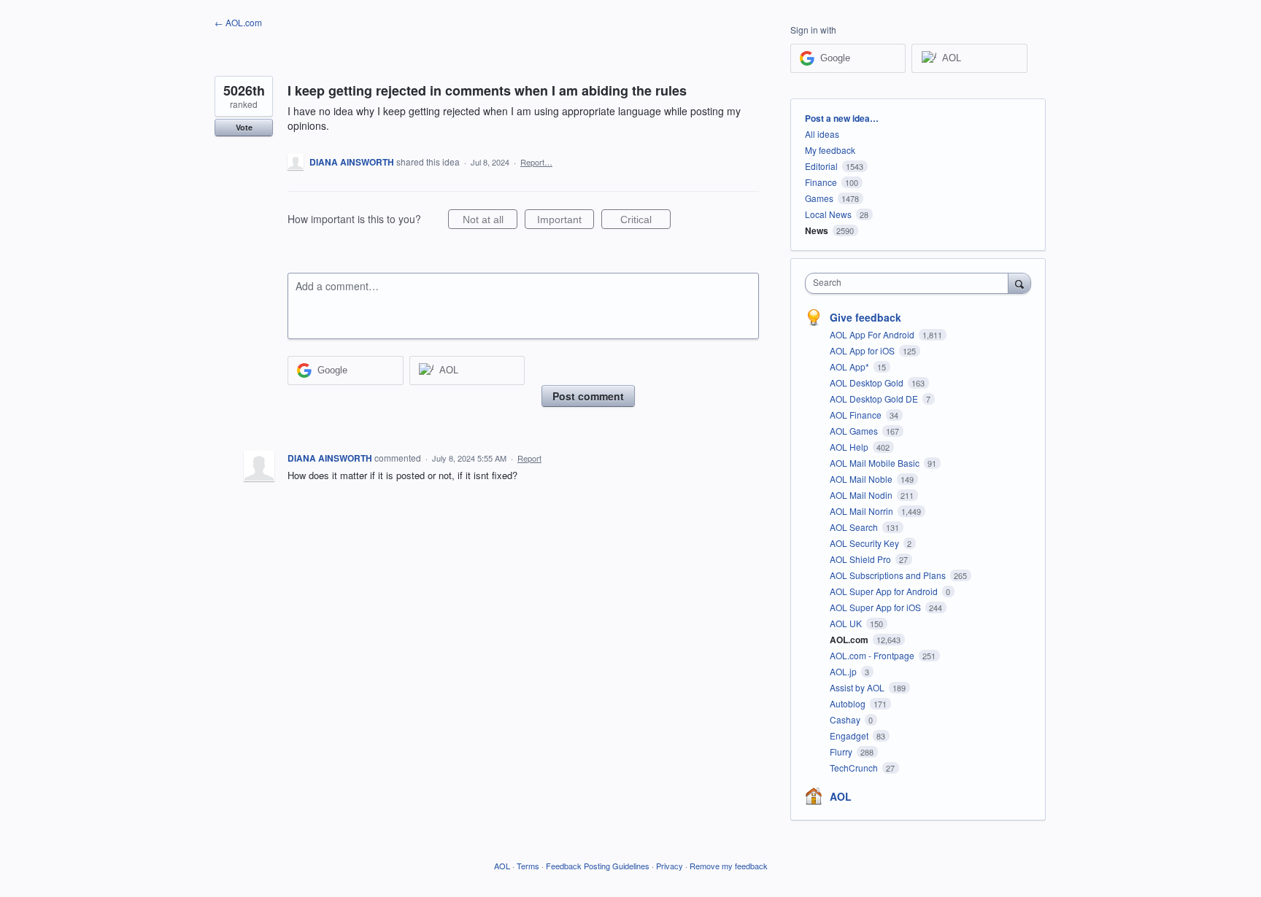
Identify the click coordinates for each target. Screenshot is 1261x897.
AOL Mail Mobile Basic (876, 463)
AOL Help (850, 446)
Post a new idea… (842, 118)
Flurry (842, 751)
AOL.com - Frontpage (873, 655)
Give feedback (865, 317)
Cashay (846, 719)
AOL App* (850, 366)
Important (565, 221)
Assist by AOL (858, 687)
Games (819, 198)
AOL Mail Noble (862, 479)
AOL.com (850, 639)
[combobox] (910, 283)
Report (529, 458)
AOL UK (847, 623)
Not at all (490, 221)
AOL (841, 796)
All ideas (822, 134)
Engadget (850, 735)
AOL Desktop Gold (868, 382)
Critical (645, 221)
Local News (828, 214)
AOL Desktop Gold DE (875, 398)
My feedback (830, 150)
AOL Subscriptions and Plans (889, 575)
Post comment (588, 396)
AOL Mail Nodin (862, 495)
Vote (244, 127)
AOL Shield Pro (861, 559)
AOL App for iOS (863, 350)
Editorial (821, 166)
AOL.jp (844, 671)
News (816, 230)
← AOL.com (238, 22)
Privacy (669, 865)
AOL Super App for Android (885, 591)
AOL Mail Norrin (862, 511)
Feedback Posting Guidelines (597, 865)
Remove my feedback (729, 865)
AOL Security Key (865, 543)
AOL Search (855, 527)
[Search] (1019, 283)
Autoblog (849, 703)
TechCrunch (855, 767)
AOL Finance (857, 414)
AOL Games (855, 430)
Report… (536, 162)
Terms (528, 865)
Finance (821, 182)
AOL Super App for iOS (876, 607)
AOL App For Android (873, 334)
